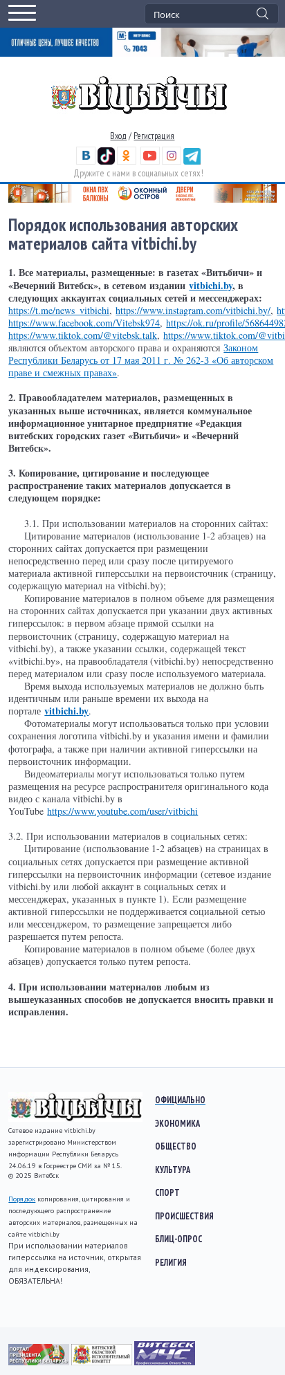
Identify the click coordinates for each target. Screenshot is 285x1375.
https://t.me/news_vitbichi (58, 310)
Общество (175, 1146)
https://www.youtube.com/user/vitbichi (122, 811)
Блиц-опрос (178, 1238)
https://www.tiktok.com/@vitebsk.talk (82, 335)
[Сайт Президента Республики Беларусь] (39, 1362)
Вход (118, 136)
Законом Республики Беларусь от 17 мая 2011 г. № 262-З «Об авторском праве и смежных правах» (140, 360)
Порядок (21, 1198)
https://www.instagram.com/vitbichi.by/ (193, 310)
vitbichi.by (210, 285)
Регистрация (154, 136)
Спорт (167, 1192)
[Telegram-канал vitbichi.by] (192, 161)
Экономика (177, 1123)
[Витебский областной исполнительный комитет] (102, 1362)
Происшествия (184, 1215)
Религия (171, 1262)
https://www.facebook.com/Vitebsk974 (84, 322)
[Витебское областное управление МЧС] (164, 1362)
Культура (172, 1169)
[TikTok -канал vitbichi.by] (106, 161)
